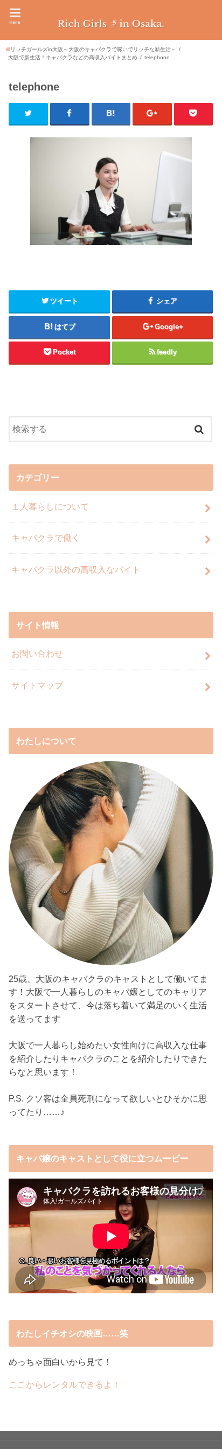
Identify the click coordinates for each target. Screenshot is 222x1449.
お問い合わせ (37, 653)
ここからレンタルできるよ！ (65, 1384)
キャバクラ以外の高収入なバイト (76, 569)
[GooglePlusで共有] (152, 113)
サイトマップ (37, 685)
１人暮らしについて (50, 506)
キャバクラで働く (45, 537)
